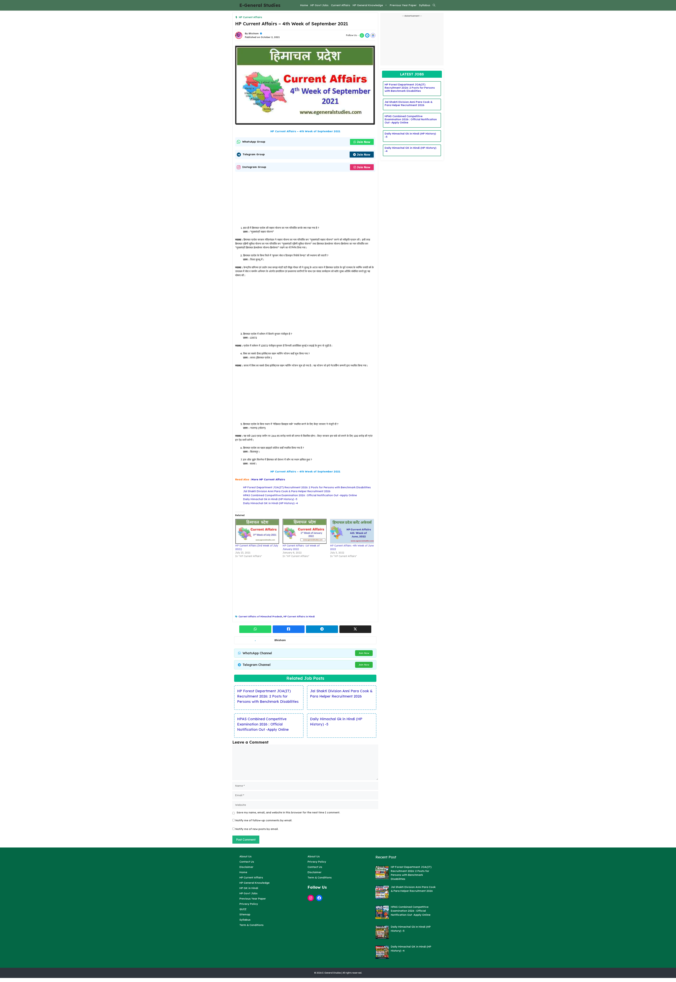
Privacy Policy (248, 904)
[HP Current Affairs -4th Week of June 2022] (352, 531)
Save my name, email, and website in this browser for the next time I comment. (288, 812)
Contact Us (246, 861)
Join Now (363, 142)
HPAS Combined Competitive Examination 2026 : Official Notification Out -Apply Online (300, 495)
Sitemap (244, 914)
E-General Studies (259, 5)
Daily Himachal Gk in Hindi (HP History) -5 (270, 499)
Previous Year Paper (403, 5)
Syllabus (424, 5)
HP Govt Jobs (319, 5)
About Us (245, 856)
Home (304, 5)
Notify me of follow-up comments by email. (263, 820)
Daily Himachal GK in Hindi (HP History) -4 (270, 503)
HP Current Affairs (250, 17)
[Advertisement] (305, 200)
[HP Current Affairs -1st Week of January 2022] (304, 531)
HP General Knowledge (368, 5)
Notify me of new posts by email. (256, 829)
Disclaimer (246, 867)
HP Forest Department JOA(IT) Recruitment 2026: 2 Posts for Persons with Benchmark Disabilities (307, 487)
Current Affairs (340, 5)
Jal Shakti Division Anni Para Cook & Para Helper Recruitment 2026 (286, 491)
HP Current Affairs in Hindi (299, 616)
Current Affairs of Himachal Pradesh (260, 616)
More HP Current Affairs (268, 479)
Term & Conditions (251, 925)
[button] (434, 5)
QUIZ (242, 909)
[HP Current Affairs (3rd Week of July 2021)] (257, 531)
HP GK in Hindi (248, 888)
